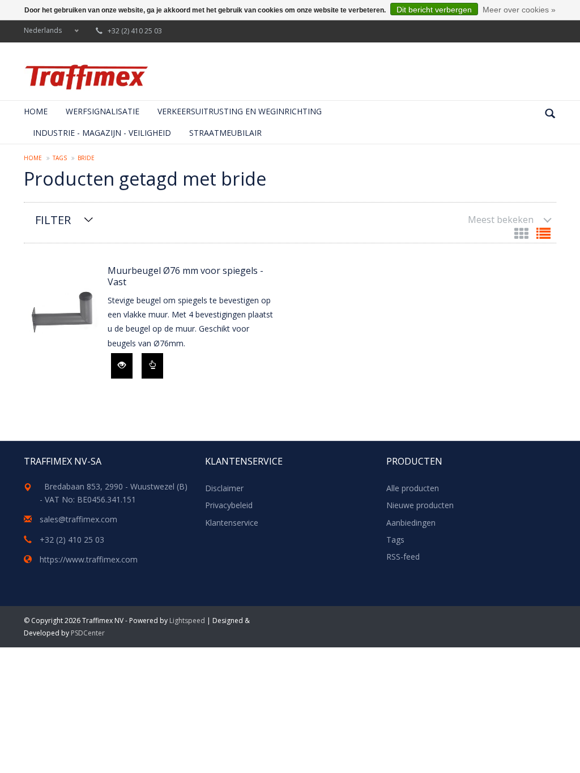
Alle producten (412, 488)
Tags (60, 158)
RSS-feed (403, 556)
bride (86, 158)
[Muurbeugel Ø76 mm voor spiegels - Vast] (63, 313)
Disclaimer (224, 488)
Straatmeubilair (225, 132)
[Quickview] (122, 366)
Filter (53, 219)
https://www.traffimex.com (89, 559)
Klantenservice (231, 522)
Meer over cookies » (519, 9)
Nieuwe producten (420, 505)
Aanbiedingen (411, 522)
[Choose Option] (152, 366)
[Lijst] (543, 235)
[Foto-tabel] (522, 235)
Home (36, 111)
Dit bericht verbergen (434, 9)
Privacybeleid (229, 505)
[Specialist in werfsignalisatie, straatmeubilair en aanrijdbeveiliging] (86, 77)
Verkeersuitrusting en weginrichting (239, 111)
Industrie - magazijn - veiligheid (102, 132)
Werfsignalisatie (102, 111)
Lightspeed (187, 620)
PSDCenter (88, 633)
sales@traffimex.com (78, 519)
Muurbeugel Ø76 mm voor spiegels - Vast (185, 276)
